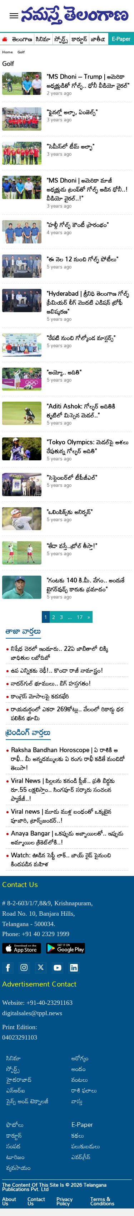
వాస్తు (77, 1101)
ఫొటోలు (15, 1124)
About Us (9, 1201)
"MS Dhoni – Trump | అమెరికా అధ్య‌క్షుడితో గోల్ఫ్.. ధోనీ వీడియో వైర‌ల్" (88, 81)
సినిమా (43, 39)
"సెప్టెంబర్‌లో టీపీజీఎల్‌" (72, 477)
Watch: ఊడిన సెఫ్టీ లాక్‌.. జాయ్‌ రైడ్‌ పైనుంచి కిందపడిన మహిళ (61, 859)
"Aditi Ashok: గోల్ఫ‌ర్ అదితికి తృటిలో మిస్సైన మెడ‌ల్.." (81, 410)
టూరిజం (15, 1157)
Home (7, 51)
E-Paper (121, 38)
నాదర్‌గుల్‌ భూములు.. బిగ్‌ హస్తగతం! (51, 683)
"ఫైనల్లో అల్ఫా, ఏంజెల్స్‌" (72, 112)
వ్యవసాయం (18, 1167)
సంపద (13, 1146)
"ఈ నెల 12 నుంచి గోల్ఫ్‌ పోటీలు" (82, 259)
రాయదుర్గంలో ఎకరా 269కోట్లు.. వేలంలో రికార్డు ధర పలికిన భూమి (67, 713)
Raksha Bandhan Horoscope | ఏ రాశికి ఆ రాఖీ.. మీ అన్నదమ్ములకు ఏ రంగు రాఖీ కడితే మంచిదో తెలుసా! (68, 759)
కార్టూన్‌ (14, 1135)
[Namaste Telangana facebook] (8, 968)
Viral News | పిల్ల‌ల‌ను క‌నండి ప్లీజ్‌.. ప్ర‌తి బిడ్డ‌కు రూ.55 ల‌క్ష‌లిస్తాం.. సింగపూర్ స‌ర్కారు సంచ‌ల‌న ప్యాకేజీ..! (63, 789)
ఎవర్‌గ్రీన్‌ (80, 1157)
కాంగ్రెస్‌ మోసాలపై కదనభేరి (40, 696)
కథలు (77, 1135)
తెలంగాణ (22, 39)
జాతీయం (101, 39)
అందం (78, 1069)
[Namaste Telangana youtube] (57, 968)
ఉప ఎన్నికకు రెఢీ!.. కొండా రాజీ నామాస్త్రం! (57, 670)
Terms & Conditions (102, 1201)
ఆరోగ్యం (80, 1058)
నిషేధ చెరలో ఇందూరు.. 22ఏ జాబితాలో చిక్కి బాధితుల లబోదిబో (59, 653)
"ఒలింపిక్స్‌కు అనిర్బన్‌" (70, 512)
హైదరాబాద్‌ (19, 1079)
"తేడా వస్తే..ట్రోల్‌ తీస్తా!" (72, 546)
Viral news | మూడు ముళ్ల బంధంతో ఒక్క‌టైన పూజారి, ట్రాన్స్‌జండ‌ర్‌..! (61, 815)
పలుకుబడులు (85, 1146)
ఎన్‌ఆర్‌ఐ (15, 1090)
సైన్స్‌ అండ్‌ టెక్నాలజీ (27, 1101)
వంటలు (79, 1079)
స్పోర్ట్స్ (61, 39)
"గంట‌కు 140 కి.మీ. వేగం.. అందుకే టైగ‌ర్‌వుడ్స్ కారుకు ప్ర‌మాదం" (86, 584)
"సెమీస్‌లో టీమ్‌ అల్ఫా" (70, 146)
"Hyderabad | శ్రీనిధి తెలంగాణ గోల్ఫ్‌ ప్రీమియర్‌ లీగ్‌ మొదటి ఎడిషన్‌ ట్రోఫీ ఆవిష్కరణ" (88, 302)
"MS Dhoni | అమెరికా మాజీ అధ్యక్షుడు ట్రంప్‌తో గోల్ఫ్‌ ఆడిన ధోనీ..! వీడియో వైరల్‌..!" (87, 189)
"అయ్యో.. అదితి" (64, 372)
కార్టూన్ (79, 39)
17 (80, 617)
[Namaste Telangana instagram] (24, 968)
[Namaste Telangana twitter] (40, 968)
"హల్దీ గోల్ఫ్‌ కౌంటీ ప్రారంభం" (78, 225)
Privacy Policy (64, 1201)
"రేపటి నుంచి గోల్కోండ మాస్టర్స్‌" (81, 338)
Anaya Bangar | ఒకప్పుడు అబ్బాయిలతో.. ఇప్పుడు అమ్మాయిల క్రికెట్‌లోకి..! (67, 837)
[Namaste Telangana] (5, 38)
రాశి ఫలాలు (84, 1090)
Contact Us (36, 1201)
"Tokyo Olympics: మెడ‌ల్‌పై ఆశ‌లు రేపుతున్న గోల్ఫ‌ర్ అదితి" (88, 446)
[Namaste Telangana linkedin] (74, 968)
